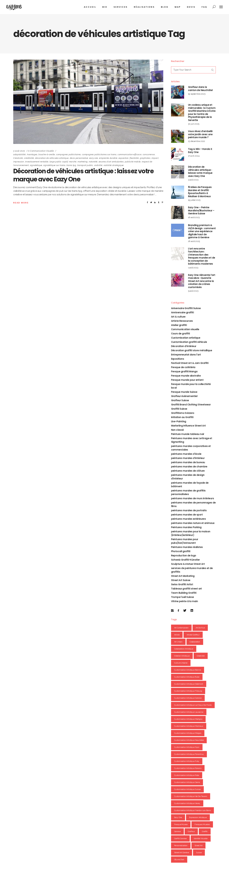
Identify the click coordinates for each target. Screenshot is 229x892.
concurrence (149, 154)
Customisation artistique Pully (186, 761)
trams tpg (71, 165)
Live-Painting (178, 421)
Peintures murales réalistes (187, 547)
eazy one (93, 158)
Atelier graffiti (179, 325)
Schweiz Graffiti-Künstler (185, 559)
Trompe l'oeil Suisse (182, 597)
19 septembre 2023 (196, 94)
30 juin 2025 (193, 124)
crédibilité (29, 158)
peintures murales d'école (186, 454)
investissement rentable (36, 161)
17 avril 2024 (194, 156)
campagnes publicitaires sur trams (99, 154)
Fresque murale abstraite (186, 375)
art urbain (178, 642)
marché (72, 161)
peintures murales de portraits (189, 510)
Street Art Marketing (183, 576)
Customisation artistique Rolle (186, 775)
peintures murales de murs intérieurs (192, 498)
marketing (83, 161)
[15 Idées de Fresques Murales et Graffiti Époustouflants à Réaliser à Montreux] (177, 192)
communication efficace (129, 154)
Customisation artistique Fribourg (188, 691)
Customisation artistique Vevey (187, 803)
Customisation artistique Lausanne (188, 712)
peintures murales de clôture (188, 470)
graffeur (191, 831)
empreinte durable (108, 158)
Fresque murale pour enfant (187, 380)
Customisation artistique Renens (187, 768)
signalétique (36, 165)
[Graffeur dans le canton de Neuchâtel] (177, 92)
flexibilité (134, 158)
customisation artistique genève (188, 698)
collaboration (195, 642)
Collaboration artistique (183, 649)
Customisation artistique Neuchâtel (189, 740)
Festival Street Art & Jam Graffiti (190, 363)
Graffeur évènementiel (184, 396)
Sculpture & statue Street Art (188, 564)
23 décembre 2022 (196, 141)
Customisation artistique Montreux (188, 726)
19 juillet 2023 (194, 200)
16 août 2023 (194, 217)
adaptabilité (19, 154)
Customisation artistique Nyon (187, 747)
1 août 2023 (193, 267)
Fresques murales (202, 824)
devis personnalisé (79, 158)
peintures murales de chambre (189, 466)
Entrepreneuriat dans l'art (186, 354)
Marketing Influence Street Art (188, 425)
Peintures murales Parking (186, 527)
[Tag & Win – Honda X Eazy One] (177, 154)
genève (177, 831)
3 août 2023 (19, 151)
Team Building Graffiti (183, 592)
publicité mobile (133, 161)
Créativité (18, 158)
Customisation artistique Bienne (187, 670)
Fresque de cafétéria (183, 367)
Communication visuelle (42, 151)
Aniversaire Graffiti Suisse (186, 308)
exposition (124, 158)
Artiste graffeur (193, 635)
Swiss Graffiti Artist (182, 584)
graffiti (205, 831)
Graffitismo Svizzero (182, 413)
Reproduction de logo (183, 555)
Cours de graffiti (180, 333)
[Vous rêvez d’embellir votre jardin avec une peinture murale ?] (177, 136)
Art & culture (178, 316)
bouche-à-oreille (46, 154)
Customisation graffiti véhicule (189, 342)
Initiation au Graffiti (182, 417)
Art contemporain (181, 628)
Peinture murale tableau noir (187, 434)
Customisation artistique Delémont (188, 684)
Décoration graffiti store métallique (191, 350)
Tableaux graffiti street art (186, 588)
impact (155, 158)
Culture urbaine (181, 663)
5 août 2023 (193, 291)
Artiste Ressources (182, 321)
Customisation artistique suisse (187, 789)
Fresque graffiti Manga (184, 371)
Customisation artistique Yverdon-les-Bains (192, 810)
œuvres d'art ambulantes (111, 161)
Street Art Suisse (180, 580)
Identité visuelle (200, 838)
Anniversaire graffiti (182, 312)
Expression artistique (198, 817)
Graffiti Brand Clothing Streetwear (191, 404)
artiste (177, 635)
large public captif (59, 161)
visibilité (98, 165)
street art (199, 845)
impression (18, 161)
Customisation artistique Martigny (188, 719)
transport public (85, 165)
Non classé (177, 429)
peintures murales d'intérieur (188, 458)
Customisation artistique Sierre (187, 782)
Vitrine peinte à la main (184, 601)
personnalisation (181, 845)
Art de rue (200, 628)
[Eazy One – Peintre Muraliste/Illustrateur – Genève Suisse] (177, 212)
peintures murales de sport (187, 514)
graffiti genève (180, 838)
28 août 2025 (194, 241)
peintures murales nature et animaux (193, 523)
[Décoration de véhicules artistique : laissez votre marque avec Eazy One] (88, 102)
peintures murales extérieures (188, 518)
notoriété (93, 161)
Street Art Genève (181, 852)
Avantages (32, 154)
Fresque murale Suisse (184, 392)
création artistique (182, 656)
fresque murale (181, 824)
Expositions (177, 358)
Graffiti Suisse (179, 408)
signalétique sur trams (54, 165)
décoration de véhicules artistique (52, 158)
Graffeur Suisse (180, 400)
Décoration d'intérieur (183, 346)
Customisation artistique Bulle (187, 677)
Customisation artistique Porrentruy (189, 754)
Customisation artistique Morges (187, 733)
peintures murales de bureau (188, 462)
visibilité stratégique (114, 165)
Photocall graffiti (180, 551)
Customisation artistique (185, 337)
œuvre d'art (179, 859)
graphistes (145, 158)
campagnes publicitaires (68, 154)
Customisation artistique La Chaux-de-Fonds (193, 705)
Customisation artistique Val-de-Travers (190, 796)
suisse (199, 852)
